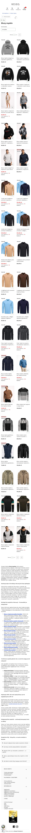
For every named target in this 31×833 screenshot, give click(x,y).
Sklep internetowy (14, 831)
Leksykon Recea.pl (8, 808)
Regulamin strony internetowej (11, 792)
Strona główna (5, 13)
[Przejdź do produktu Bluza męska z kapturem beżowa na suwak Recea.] (7, 100)
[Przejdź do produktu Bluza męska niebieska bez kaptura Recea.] (23, 363)
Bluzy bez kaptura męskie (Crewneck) (13, 621)
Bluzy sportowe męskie (10, 643)
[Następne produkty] (17, 557)
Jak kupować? (7, 783)
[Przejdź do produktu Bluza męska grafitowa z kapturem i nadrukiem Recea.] (23, 100)
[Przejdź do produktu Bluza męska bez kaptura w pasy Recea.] (23, 394)
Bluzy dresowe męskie (10, 634)
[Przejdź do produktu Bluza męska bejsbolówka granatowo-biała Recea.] (7, 451)
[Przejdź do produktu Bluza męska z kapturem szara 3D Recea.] (7, 534)
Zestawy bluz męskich (10, 650)
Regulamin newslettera (9, 790)
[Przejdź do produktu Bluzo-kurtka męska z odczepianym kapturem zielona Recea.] (7, 477)
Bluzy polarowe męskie (10, 638)
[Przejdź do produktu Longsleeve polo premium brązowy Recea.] (23, 280)
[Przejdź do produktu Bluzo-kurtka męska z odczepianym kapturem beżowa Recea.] (23, 477)
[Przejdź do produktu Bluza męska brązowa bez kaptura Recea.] (7, 394)
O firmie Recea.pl (8, 802)
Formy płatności (8, 781)
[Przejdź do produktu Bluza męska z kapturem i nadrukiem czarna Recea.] (23, 74)
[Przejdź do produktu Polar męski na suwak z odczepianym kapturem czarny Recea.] (7, 333)
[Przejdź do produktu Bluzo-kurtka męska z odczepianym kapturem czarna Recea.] (23, 451)
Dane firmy (6, 806)
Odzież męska (13, 13)
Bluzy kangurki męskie (10, 630)
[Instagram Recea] (17, 827)
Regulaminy (7, 789)
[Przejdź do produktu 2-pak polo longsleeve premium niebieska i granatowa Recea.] (23, 188)
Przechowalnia (7, 775)
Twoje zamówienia (8, 772)
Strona (11, 34)
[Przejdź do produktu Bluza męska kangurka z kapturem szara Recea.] (7, 157)
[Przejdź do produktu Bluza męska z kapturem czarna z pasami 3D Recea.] (7, 504)
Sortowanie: (4, 26)
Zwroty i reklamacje (9, 796)
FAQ (5, 803)
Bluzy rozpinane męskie (10, 626)
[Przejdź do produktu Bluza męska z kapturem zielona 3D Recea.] (23, 504)
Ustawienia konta (8, 773)
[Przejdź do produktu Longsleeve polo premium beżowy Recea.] (7, 280)
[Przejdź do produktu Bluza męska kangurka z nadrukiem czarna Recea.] (23, 48)
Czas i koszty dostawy (9, 782)
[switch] (3, 831)
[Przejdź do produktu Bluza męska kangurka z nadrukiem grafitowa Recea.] (7, 48)
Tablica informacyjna (9, 793)
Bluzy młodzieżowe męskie (11, 647)
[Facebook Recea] (14, 827)
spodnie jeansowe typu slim (15, 703)
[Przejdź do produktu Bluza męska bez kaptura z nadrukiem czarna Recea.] (7, 74)
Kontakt (6, 807)
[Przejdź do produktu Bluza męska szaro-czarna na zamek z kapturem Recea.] (23, 425)
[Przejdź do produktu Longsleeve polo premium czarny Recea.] (23, 249)
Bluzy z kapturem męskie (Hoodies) (13, 614)
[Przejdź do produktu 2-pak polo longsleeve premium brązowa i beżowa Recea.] (7, 188)
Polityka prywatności (9, 794)
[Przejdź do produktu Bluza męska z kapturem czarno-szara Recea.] (23, 534)
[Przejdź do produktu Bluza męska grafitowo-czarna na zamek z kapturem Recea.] (7, 425)
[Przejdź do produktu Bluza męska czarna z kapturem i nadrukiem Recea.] (7, 131)
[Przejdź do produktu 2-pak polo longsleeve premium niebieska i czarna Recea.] (7, 219)
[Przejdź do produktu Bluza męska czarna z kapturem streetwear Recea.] (23, 131)
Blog (5, 804)
